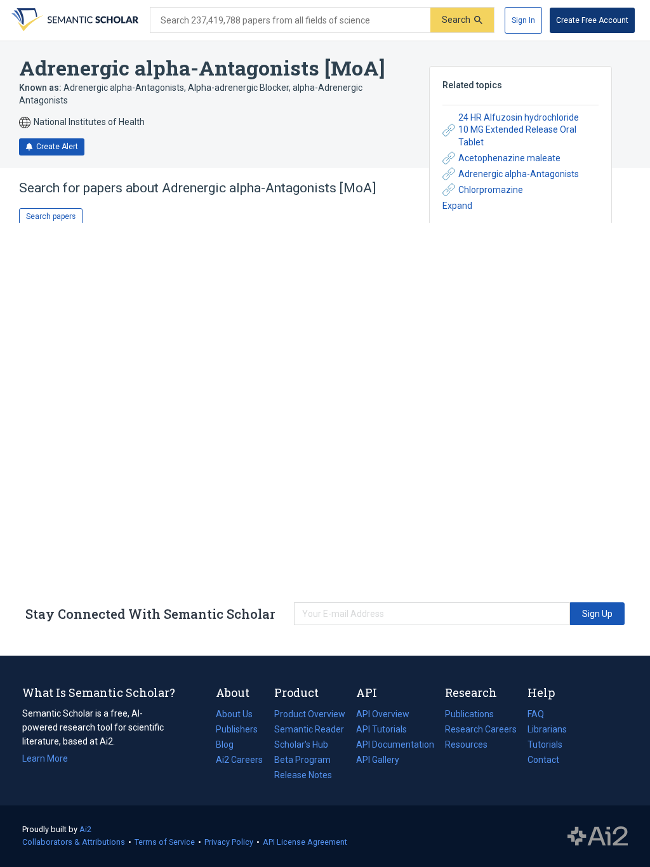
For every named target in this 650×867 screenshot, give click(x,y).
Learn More (45, 758)
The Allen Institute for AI (597, 836)
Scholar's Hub (301, 744)
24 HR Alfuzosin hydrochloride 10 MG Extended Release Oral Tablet (518, 129)
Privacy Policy (228, 842)
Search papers (51, 216)
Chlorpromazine (490, 190)
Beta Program (302, 760)
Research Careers (481, 730)
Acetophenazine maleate (509, 158)
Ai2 (85, 829)
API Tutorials (381, 729)
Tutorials (544, 744)
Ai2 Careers (239, 761)
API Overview (382, 714)
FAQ (535, 714)
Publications (469, 715)
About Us (234, 714)
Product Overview (309, 714)
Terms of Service (165, 842)
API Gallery (377, 760)
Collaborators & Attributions (73, 842)
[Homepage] (73, 20)
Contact (543, 760)
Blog (230, 745)
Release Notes (303, 775)
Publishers (237, 729)
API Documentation (395, 745)
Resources (466, 745)
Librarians (547, 729)
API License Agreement (305, 842)
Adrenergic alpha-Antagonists (518, 174)
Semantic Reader (309, 729)
